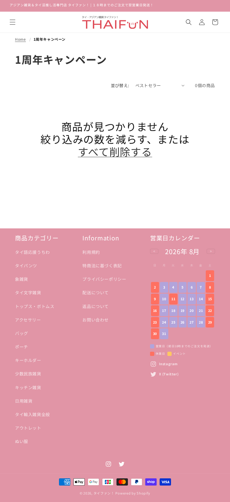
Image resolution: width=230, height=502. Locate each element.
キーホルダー (28, 360)
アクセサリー (28, 320)
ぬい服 (21, 441)
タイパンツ (26, 266)
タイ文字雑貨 (28, 292)
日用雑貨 (23, 401)
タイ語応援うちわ (32, 252)
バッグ (21, 333)
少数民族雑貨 (28, 374)
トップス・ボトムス (34, 306)
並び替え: (120, 85)
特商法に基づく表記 (102, 266)
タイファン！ (103, 493)
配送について (95, 292)
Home (20, 39)
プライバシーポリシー (104, 279)
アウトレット (28, 428)
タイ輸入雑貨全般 (32, 414)
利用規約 (91, 252)
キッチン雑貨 (28, 387)
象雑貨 (21, 279)
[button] (12, 22)
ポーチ (21, 347)
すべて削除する (115, 151)
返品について (95, 306)
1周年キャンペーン (50, 39)
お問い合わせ (95, 320)
